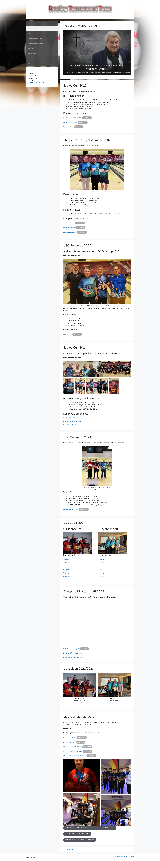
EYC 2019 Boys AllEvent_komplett (72, 746)
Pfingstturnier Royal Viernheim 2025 (87, 140)
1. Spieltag (66, 559)
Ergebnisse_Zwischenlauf (70, 122)
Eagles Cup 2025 (75, 85)
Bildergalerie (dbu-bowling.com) (74, 657)
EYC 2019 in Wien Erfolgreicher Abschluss (74, 755)
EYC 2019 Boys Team (69, 742)
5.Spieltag (101, 573)
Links (29, 58)
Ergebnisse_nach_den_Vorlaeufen (72, 117)
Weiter (70, 849)
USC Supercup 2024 (77, 437)
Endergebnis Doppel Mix (69, 232)
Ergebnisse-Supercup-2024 (70, 509)
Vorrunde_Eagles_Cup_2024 (70, 417)
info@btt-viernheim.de (36, 82)
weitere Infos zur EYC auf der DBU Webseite (80, 840)
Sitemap (131, 856)
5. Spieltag (66, 573)
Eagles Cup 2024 (75, 347)
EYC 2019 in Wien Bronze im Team (72, 751)
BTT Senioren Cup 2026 (35, 38)
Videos (30, 63)
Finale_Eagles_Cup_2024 (69, 424)
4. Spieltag (66, 569)
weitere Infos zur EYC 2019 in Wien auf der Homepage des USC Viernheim (90, 828)
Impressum (116, 856)
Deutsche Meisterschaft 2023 (83, 591)
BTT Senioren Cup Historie (36, 43)
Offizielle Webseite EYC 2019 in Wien (77, 834)
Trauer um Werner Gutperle (81, 25)
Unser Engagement (33, 53)
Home (29, 23)
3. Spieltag (66, 566)
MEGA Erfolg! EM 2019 (78, 716)
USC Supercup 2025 (77, 245)
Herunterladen (87, 117)
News (29, 28)
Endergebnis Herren (68, 223)
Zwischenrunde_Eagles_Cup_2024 (72, 421)
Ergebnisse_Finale (68, 126)
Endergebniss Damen (69, 227)
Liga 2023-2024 (74, 522)
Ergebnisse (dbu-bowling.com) (73, 653)
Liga (29, 33)
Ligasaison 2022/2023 (78, 668)
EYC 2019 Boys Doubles (69, 737)
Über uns (30, 48)
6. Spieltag (66, 576)
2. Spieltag (66, 562)
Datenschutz (124, 856)
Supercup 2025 (67, 334)
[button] (80, 369)
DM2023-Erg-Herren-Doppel (71, 649)
